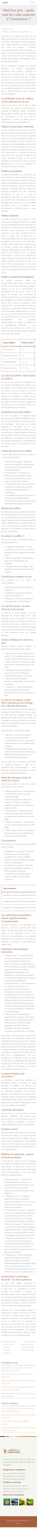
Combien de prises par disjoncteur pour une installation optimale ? (9, 1347)
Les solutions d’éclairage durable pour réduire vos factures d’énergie (27, 1346)
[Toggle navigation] (32, 2)
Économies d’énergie (8, 29)
